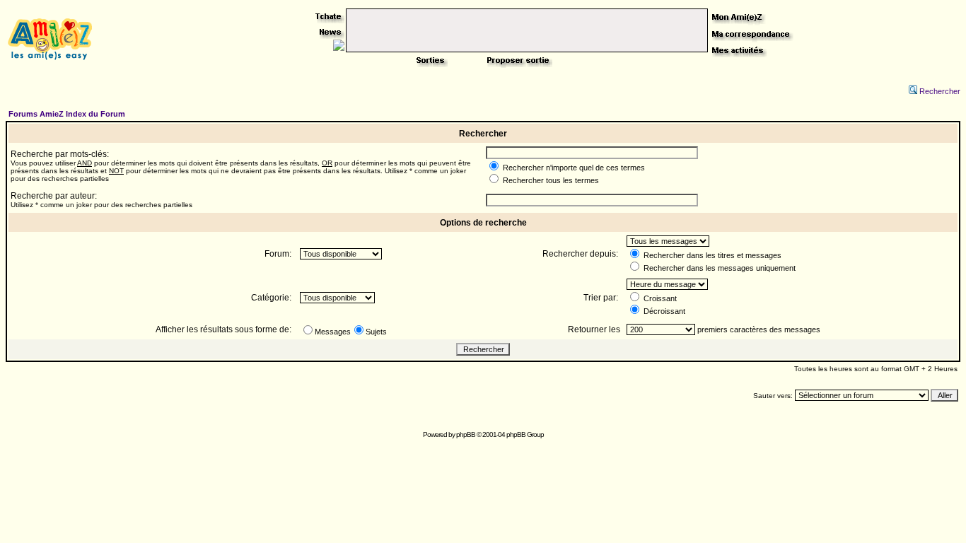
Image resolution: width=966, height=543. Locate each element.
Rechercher (939, 91)
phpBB (465, 434)
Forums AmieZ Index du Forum (66, 114)
